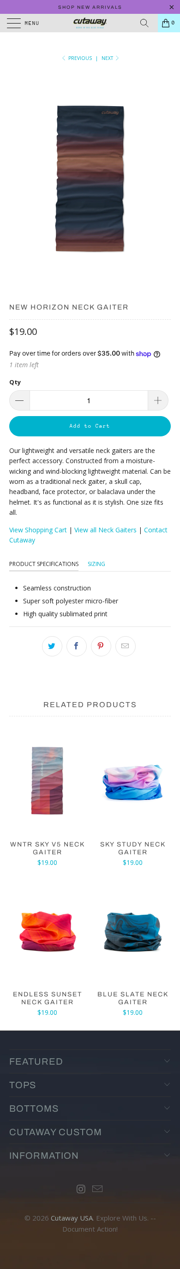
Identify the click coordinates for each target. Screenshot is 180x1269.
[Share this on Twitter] (52, 646)
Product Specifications (43, 564)
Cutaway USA (72, 1217)
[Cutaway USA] (90, 23)
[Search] (147, 23)
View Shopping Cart (38, 529)
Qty (15, 382)
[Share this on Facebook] (76, 646)
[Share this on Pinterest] (101, 646)
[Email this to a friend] (125, 646)
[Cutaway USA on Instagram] (81, 1189)
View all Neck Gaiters (105, 529)
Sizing (96, 564)
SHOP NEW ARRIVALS (90, 7)
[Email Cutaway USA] (98, 1189)
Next (108, 58)
